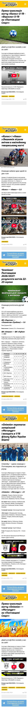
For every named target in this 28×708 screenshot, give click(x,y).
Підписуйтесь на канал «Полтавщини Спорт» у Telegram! (15, 255)
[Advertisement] (14, 115)
